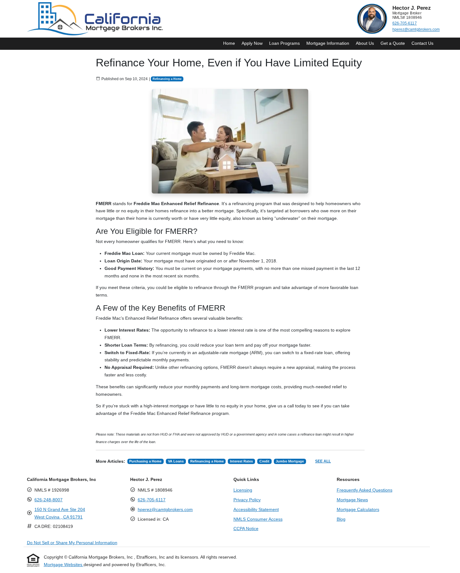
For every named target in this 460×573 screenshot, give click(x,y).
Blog (341, 519)
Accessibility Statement (256, 509)
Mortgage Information (327, 43)
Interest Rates (241, 461)
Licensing (242, 490)
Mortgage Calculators (358, 509)
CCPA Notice (245, 528)
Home (229, 43)
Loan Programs (284, 43)
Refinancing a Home (167, 78)
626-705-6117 (404, 23)
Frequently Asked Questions (364, 490)
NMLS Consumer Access (258, 519)
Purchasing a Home (145, 461)
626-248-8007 (48, 499)
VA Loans (176, 461)
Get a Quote (393, 43)
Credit (264, 461)
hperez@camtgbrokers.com (415, 30)
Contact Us (422, 43)
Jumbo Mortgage (290, 461)
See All (323, 461)
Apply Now (252, 43)
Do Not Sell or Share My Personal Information (72, 542)
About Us (365, 43)
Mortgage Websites (64, 564)
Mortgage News (352, 499)
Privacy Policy (247, 499)
